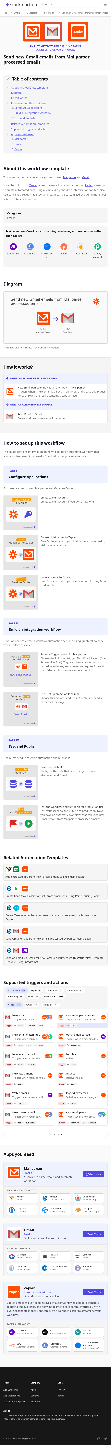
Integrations (50, 12)
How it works (19, 98)
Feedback (35, 1401)
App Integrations (11, 1395)
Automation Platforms (37, 1292)
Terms (61, 1395)
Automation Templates (14, 1401)
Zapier (18, 149)
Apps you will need (22, 134)
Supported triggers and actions (30, 129)
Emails (17, 12)
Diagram (16, 92)
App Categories (10, 1389)
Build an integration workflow (32, 113)
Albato (63, 253)
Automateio (30, 253)
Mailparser (32, 12)
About (33, 1389)
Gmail (18, 144)
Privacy (61, 1389)
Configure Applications (28, 107)
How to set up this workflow (28, 103)
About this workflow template (29, 87)
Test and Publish (24, 118)
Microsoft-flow (47, 255)
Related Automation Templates (30, 124)
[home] (6, 12)
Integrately (81, 253)
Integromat (13, 253)
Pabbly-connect (97, 255)
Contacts (35, 1395)
